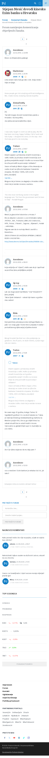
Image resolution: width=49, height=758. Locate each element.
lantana (12, 562)
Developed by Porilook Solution (12, 752)
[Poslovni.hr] (4, 3)
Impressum (7, 685)
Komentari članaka (19, 20)
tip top (16, 283)
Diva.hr (26, 712)
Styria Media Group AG (10, 748)
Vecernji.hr (7, 712)
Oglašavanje (8, 694)
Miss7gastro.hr (8, 722)
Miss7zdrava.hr (28, 722)
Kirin (15, 313)
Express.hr (15, 719)
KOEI (4, 623)
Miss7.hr (18, 722)
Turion (16, 350)
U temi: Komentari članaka (19, 565)
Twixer (16, 146)
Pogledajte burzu (24, 664)
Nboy (12, 580)
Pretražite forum (13, 522)
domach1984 (19, 103)
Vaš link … (8, 178)
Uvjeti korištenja (10, 698)
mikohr (12, 544)
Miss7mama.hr (25, 719)
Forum (5, 20)
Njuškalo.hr (15, 716)
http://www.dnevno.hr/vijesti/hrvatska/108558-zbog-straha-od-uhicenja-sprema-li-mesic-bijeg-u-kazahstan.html (24, 242)
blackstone (18, 71)
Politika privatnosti (11, 701)
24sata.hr (25, 716)
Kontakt (6, 691)
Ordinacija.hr (17, 712)
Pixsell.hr (6, 719)
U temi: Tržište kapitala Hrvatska (21, 547)
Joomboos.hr (7, 725)
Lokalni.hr (6, 716)
